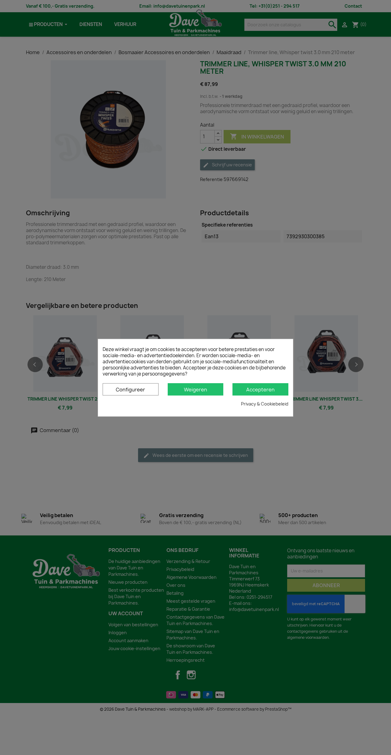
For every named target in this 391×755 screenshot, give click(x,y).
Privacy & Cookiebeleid (264, 403)
